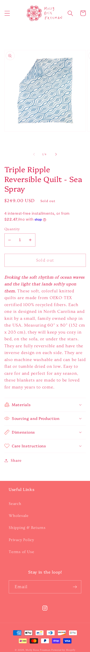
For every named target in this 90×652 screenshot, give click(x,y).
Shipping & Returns (27, 527)
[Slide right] (56, 154)
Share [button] (16, 460)
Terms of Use (21, 552)
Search (15, 503)
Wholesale (19, 515)
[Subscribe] (75, 587)
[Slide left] (34, 154)
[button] (7, 13)
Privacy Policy (21, 540)
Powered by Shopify (63, 650)
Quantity (12, 229)
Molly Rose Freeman (38, 650)
